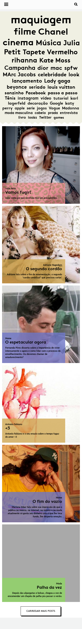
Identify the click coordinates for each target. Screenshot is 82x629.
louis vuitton (61, 87)
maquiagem (41, 19)
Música (48, 42)
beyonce (17, 87)
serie (31, 108)
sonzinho (14, 93)
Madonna (70, 108)
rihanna (24, 60)
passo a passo (62, 93)
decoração (38, 103)
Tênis (10, 98)
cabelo (40, 113)
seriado (37, 87)
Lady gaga (57, 81)
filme (25, 31)
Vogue (54, 108)
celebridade (52, 74)
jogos (42, 108)
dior (42, 67)
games (59, 117)
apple (20, 108)
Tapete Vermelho (50, 52)
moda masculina (19, 112)
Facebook (36, 93)
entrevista (69, 113)
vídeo (46, 98)
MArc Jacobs (19, 74)
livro (22, 117)
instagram (28, 98)
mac (56, 67)
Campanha (19, 67)
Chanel (53, 31)
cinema (18, 42)
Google (56, 103)
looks (32, 117)
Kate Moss (54, 60)
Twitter (45, 117)
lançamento (27, 81)
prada (53, 113)
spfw (71, 68)
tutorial (60, 98)
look (74, 74)
